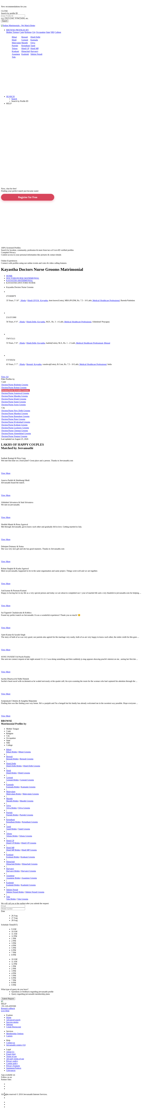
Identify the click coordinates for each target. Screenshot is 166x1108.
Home (8, 1017)
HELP (9, 103)
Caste (21, 32)
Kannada (34, 40)
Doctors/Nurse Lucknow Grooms (15, 428)
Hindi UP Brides (13, 843)
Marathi (24, 43)
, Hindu (23, 300)
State (48, 32)
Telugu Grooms (25, 836)
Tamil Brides (11, 829)
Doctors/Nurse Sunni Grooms (13, 402)
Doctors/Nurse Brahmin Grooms (14, 385)
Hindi (14, 40)
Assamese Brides (13, 878)
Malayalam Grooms (31, 794)
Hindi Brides (11, 773)
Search (4, 21)
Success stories (12, 1022)
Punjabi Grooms (26, 815)
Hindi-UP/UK (33, 300)
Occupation (41, 32)
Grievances (10, 1070)
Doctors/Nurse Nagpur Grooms (14, 436)
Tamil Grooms (24, 829)
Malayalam (16, 43)
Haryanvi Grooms (28, 871)
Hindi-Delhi (31, 322)
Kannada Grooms (28, 787)
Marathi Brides (12, 801)
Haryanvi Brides (13, 871)
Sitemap (9, 1024)
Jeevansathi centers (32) (16, 1045)
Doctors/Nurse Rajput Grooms (13, 387)
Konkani (15, 51)
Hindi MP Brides (13, 850)
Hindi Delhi (35, 37)
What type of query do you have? (14, 989)
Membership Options (14, 1033)
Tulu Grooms (22, 899)
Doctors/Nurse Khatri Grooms (13, 399)
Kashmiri (25, 54)
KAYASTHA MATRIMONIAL (19, 280)
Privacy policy (12, 1061)
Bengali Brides (12, 759)
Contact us (10, 1043)
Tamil (32, 46)
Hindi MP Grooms (29, 850)
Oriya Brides (11, 808)
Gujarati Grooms (27, 780)
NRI (52, 32)
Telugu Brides (12, 836)
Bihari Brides (11, 752)
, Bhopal (106, 343)
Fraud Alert (11, 1054)
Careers (9, 1036)
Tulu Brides (11, 899)
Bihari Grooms (25, 752)
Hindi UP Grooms (28, 843)
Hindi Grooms (24, 773)
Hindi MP (34, 48)
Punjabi (15, 46)
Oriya (32, 43)
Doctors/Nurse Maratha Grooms (14, 396)
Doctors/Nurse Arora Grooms (13, 405)
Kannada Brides (12, 787)
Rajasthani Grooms (30, 822)
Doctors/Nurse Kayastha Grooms (15, 390)
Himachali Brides (13, 864)
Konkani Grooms (28, 857)
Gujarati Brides (12, 780)
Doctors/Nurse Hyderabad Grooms (15, 422)
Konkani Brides (12, 857)
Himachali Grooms (29, 864)
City (34, 32)
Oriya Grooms (24, 808)
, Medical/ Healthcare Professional (106, 300)
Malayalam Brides (13, 794)
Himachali (25, 51)
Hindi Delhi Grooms (31, 766)
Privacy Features (13, 1066)
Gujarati (24, 40)
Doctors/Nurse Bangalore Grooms (15, 416)
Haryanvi (34, 51)
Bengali (24, 37)
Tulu (14, 57)
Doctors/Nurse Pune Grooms (13, 419)
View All (4, 377)
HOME (9, 276)
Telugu (15, 48)
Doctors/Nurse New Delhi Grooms (15, 411)
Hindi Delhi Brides (14, 766)
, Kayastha (43, 300)
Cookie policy (12, 1063)
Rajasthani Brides (13, 822)
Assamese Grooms (29, 878)
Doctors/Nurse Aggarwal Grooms (15, 393)
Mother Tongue (12, 32)
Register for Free (27, 197)
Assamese (16, 54)
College (58, 32)
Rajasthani (25, 46)
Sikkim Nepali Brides (15, 892)
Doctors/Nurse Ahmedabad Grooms (16, 433)
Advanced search (13, 1020)
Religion (28, 32)
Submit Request (8, 999)
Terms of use (11, 1056)
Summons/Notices (13, 1068)
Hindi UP (25, 48)
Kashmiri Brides (13, 885)
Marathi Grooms (26, 801)
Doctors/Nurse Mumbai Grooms (14, 413)
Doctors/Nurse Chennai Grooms (14, 430)
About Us (10, 1052)
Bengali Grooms (26, 759)
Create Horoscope (13, 1027)
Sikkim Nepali (36, 54)
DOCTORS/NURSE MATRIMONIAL (22, 278)
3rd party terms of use (15, 1059)
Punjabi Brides (12, 815)
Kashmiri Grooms (28, 885)
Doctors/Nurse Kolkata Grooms (14, 425)
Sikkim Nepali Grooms (34, 892)
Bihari (14, 37)
